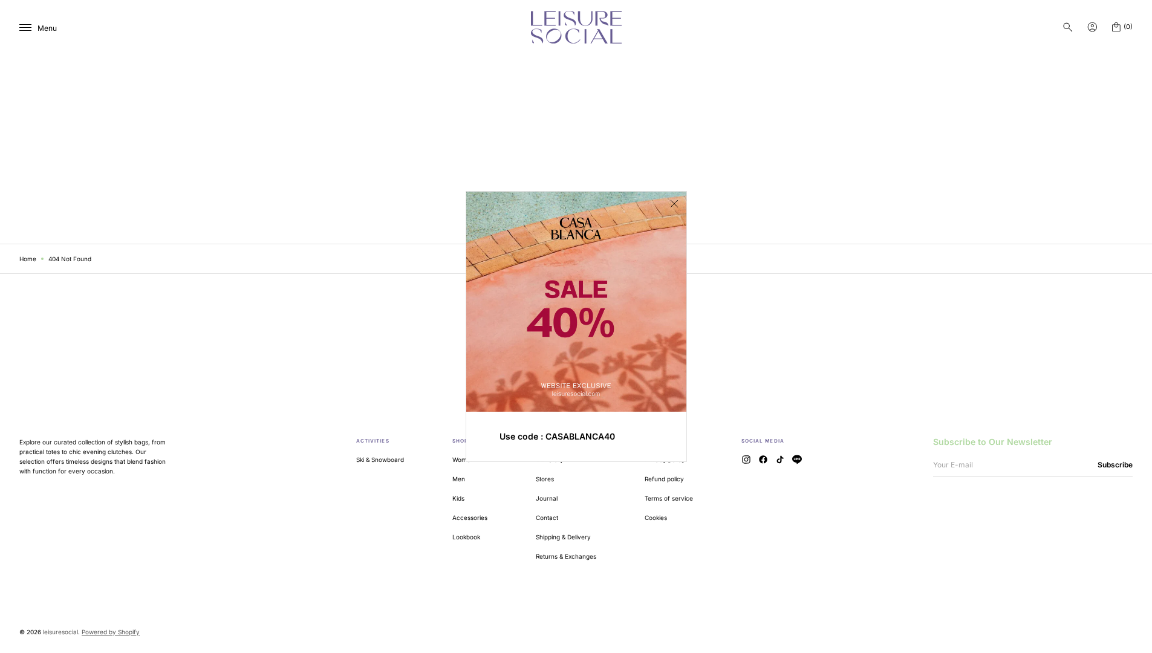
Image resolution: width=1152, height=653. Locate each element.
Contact (547, 517)
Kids (458, 498)
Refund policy (664, 478)
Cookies (656, 517)
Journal (547, 498)
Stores (545, 478)
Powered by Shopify (111, 631)
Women (463, 459)
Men (458, 478)
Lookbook (466, 537)
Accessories (469, 517)
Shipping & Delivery (563, 537)
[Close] (674, 204)
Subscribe (1115, 464)
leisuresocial (60, 631)
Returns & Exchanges (566, 556)
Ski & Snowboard (380, 459)
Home (27, 258)
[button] (1068, 27)
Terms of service (669, 498)
